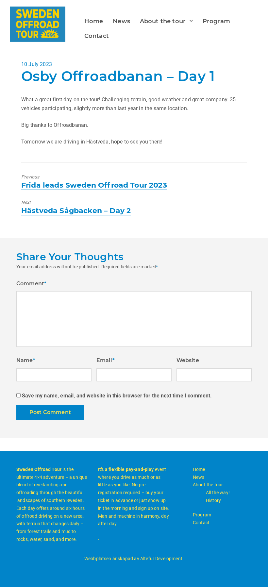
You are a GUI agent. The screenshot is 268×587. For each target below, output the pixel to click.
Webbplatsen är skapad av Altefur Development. (134, 558)
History (213, 500)
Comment (31, 283)
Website (187, 360)
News (121, 21)
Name (25, 360)
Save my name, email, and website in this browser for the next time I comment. (117, 396)
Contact (96, 36)
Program (216, 21)
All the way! (218, 492)
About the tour (163, 21)
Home (93, 21)
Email (105, 360)
